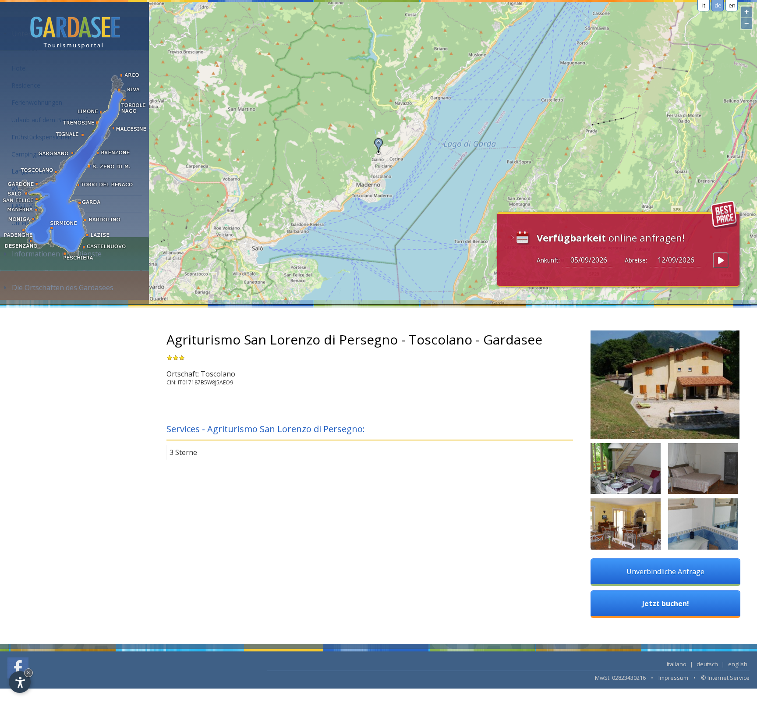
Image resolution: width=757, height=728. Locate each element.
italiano (676, 664)
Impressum (673, 678)
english (737, 664)
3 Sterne (183, 452)
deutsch (707, 664)
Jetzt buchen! (665, 603)
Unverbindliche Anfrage (665, 571)
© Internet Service (725, 678)
